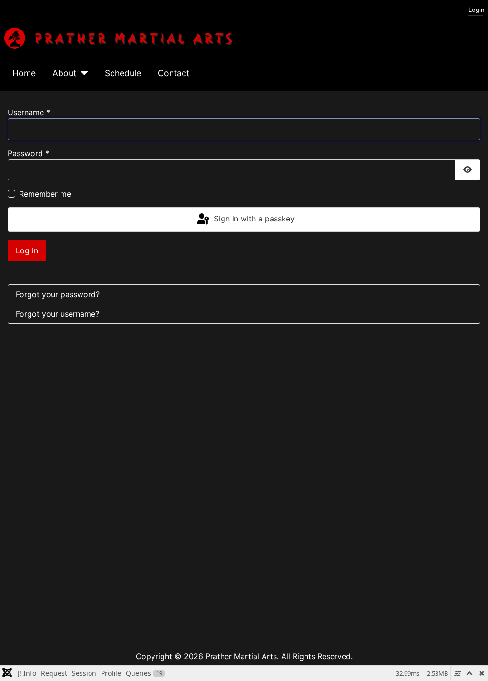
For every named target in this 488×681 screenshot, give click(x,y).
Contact (173, 73)
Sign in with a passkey (253, 218)
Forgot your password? (58, 294)
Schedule (123, 73)
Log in (27, 250)
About (64, 73)
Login (476, 9)
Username (29, 112)
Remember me (45, 194)
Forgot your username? (57, 314)
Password (28, 153)
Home (24, 73)
